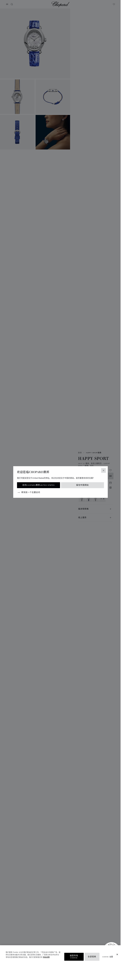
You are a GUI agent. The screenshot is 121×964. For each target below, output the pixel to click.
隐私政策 (46, 957)
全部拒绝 (92, 957)
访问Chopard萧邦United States (38, 485)
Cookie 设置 (107, 957)
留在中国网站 (82, 485)
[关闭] (117, 954)
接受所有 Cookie (74, 957)
